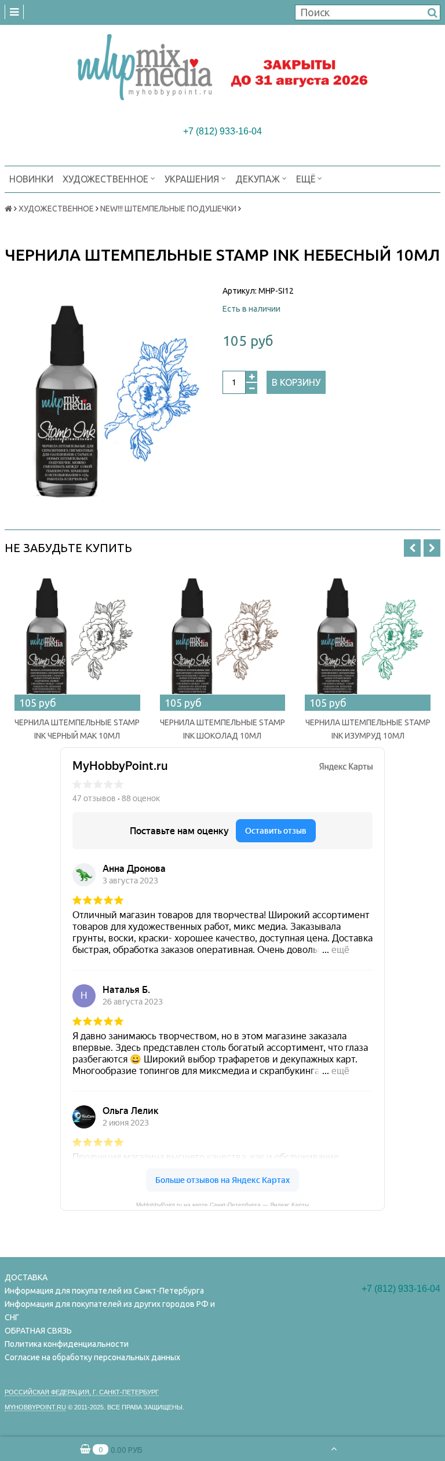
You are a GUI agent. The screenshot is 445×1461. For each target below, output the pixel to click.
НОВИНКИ (31, 179)
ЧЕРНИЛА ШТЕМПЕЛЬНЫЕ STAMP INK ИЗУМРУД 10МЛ (368, 729)
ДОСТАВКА (26, 1277)
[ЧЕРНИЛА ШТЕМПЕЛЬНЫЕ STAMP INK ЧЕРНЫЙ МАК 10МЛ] (77, 639)
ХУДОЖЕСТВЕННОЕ (107, 179)
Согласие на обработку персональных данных (92, 1357)
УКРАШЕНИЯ (193, 179)
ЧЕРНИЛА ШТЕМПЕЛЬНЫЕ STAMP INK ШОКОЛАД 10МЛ (222, 729)
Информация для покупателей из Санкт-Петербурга (104, 1290)
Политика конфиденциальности (67, 1344)
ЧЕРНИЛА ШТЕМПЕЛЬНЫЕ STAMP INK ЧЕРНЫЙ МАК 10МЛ (77, 729)
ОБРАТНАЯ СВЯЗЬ (38, 1330)
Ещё (305, 179)
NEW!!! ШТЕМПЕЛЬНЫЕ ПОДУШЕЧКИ (168, 208)
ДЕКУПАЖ (258, 179)
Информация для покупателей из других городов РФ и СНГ (110, 1310)
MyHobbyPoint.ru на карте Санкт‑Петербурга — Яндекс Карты (222, 1203)
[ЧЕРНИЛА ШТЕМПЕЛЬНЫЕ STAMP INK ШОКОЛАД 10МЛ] (223, 639)
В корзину (296, 382)
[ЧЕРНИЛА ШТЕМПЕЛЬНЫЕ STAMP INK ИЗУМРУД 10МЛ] (368, 639)
